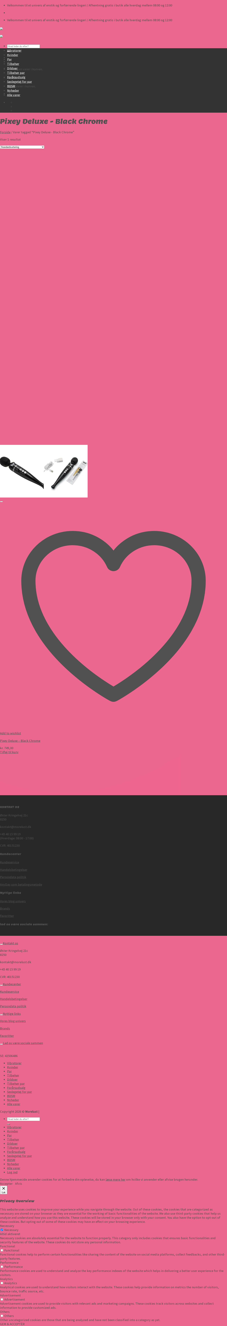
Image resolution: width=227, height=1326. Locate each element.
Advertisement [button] (10, 1295)
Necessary (11, 1230)
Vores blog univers (13, 901)
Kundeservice (9, 862)
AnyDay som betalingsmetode (21, 884)
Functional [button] (7, 1246)
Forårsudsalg (16, 77)
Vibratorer (14, 50)
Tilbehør (13, 64)
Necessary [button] (7, 1226)
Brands (5, 908)
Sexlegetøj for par (19, 82)
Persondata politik (13, 877)
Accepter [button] (6, 1184)
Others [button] (5, 1312)
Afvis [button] (18, 1184)
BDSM (11, 86)
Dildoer (12, 68)
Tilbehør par (16, 73)
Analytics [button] (6, 1279)
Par (9, 59)
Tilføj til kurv (9, 752)
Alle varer (13, 95)
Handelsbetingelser (13, 870)
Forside (5, 132)
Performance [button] (9, 1263)
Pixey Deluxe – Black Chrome (20, 741)
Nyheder (13, 90)
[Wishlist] (1, 501)
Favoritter (7, 916)
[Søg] (8, 1124)
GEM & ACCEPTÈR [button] (12, 1324)
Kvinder (12, 55)
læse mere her (115, 1179)
